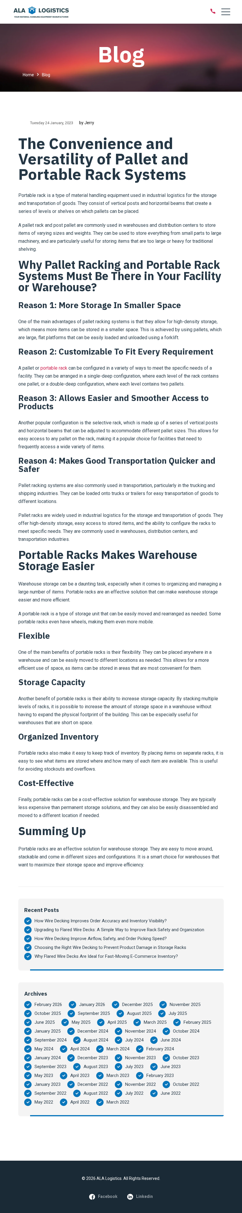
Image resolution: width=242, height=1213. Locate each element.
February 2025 (197, 1022)
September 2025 (94, 1013)
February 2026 (48, 1004)
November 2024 (140, 1031)
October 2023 (186, 1057)
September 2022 (50, 1093)
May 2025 (81, 1022)
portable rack (53, 368)
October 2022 (186, 1084)
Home (28, 74)
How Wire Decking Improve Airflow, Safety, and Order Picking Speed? (101, 938)
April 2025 (117, 1022)
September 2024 (50, 1040)
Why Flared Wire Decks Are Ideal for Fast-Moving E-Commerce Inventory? (106, 956)
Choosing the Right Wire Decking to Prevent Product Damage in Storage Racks (110, 947)
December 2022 (93, 1084)
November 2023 (140, 1057)
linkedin (144, 1196)
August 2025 (139, 1013)
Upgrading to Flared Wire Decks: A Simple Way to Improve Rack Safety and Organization (119, 929)
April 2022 (79, 1102)
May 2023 (44, 1075)
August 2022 (96, 1093)
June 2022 (171, 1093)
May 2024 (44, 1049)
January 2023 (47, 1084)
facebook (107, 1196)
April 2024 (79, 1049)
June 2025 (45, 1022)
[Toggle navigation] (225, 11)
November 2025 (185, 1004)
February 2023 (160, 1075)
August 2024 (96, 1040)
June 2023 (171, 1066)
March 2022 (118, 1102)
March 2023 (118, 1075)
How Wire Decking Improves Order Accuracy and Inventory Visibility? (101, 921)
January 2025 (47, 1031)
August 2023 (96, 1066)
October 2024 (186, 1031)
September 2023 (50, 1066)
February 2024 (160, 1049)
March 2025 (155, 1022)
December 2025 (137, 1004)
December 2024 (93, 1031)
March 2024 (118, 1049)
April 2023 (79, 1075)
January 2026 (92, 1004)
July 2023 (134, 1066)
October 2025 (48, 1013)
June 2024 (171, 1040)
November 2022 (140, 1084)
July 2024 (134, 1040)
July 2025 (178, 1013)
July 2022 (134, 1093)
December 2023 (93, 1057)
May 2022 (44, 1102)
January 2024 (47, 1057)
